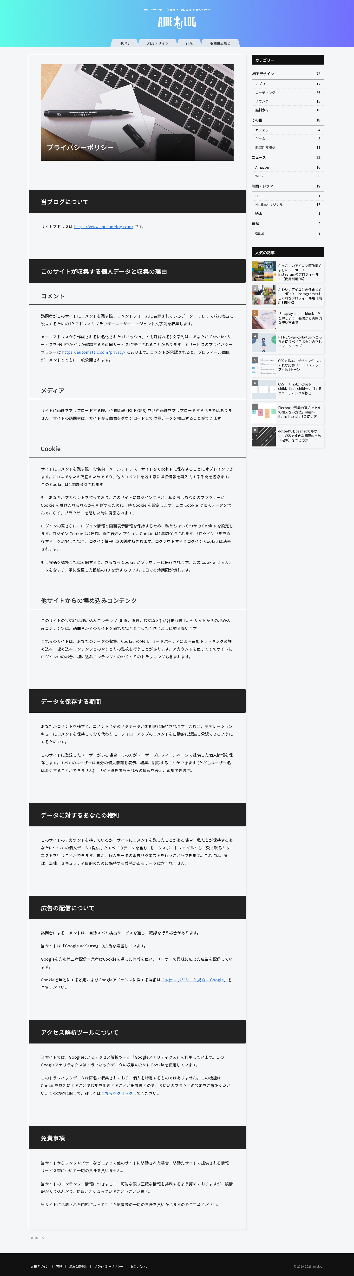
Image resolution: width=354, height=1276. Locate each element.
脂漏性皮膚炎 (78, 1266)
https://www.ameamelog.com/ (103, 226)
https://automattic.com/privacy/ (93, 352)
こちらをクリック (117, 1093)
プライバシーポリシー (108, 1266)
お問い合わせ (139, 1266)
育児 (59, 1266)
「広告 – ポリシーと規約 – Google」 (194, 980)
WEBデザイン (40, 1266)
